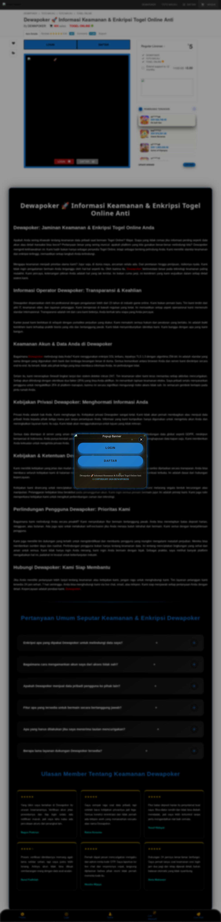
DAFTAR (110, 460)
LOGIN (110, 447)
